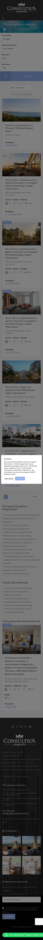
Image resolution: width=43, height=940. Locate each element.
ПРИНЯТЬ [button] (20, 478)
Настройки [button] (9, 478)
